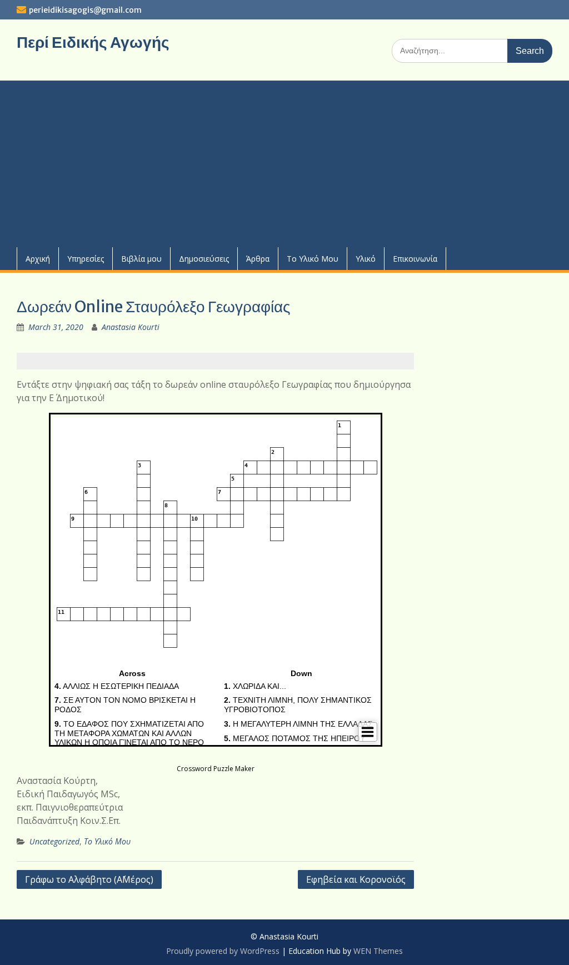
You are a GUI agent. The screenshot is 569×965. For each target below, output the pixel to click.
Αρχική (38, 258)
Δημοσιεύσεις (204, 258)
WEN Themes (378, 951)
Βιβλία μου (141, 258)
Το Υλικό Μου (312, 258)
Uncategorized (54, 841)
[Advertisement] (284, 164)
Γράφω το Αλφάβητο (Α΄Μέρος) (89, 879)
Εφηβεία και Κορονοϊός (356, 879)
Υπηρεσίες (85, 258)
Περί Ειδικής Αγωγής (93, 42)
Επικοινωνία (415, 258)
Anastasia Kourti (130, 327)
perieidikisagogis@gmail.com (85, 10)
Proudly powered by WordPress (222, 951)
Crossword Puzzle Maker (215, 768)
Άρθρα (257, 258)
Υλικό (366, 258)
